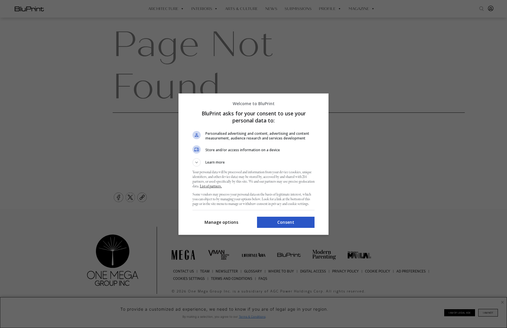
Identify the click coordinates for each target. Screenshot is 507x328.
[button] (253, 162)
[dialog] (253, 164)
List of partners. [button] (211, 186)
